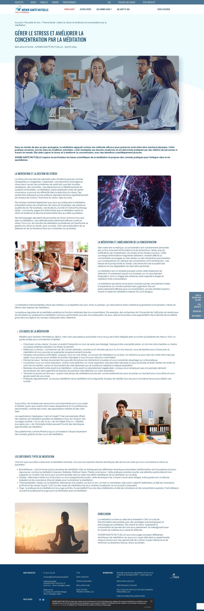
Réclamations (83, 585)
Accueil (18, 22)
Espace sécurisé (163, 9)
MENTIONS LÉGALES (125, 581)
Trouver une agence (126, 2)
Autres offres (85, 9)
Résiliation (197, 311)
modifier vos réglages (59, 605)
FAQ (109, 2)
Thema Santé (48, 22)
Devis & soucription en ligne (196, 297)
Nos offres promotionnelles (85, 591)
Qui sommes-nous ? (104, 9)
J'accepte (147, 607)
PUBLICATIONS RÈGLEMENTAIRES (131, 596)
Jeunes (33, 2)
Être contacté (149, 2)
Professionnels (69, 2)
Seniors (55, 2)
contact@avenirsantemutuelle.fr (55, 577)
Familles (44, 2)
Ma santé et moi (123, 9)
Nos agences (196, 316)
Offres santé (69, 9)
